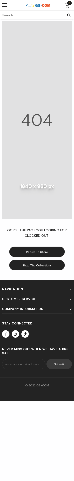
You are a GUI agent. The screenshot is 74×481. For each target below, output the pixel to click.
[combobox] (32, 15)
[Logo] (38, 5)
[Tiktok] (25, 334)
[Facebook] (5, 334)
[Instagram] (15, 334)
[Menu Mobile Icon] (4, 5)
